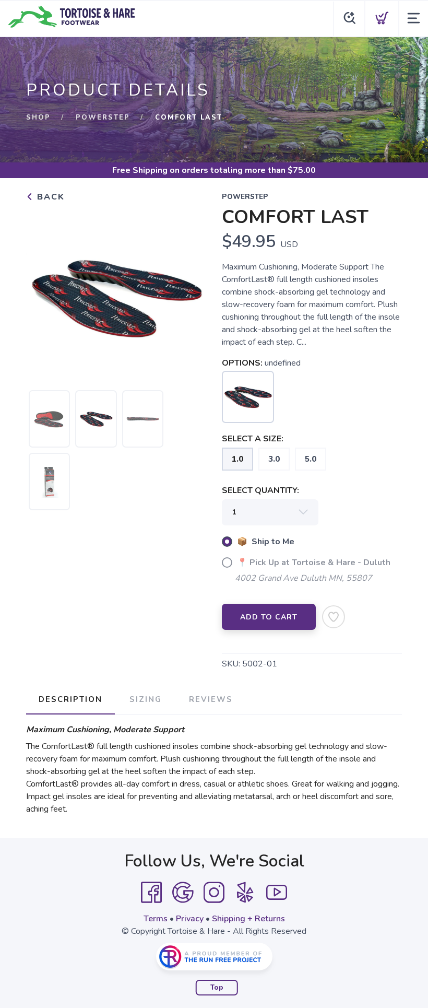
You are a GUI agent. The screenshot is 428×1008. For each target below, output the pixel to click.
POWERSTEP (103, 117)
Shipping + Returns (248, 918)
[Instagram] (214, 892)
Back (49, 197)
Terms (156, 918)
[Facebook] (151, 892)
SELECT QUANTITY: (260, 490)
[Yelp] (245, 892)
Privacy (190, 918)
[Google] (182, 892)
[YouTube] (276, 892)
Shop (38, 117)
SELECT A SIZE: (252, 438)
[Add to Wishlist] (333, 616)
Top (216, 987)
